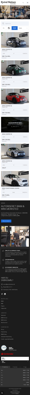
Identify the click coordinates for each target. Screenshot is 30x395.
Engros (2, 306)
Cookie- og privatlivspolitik (7, 339)
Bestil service (4, 323)
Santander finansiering (6, 337)
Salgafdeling (5, 367)
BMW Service (4, 318)
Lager (26, 367)
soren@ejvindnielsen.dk (9, 284)
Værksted (3, 315)
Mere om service (6, 221)
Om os (2, 329)
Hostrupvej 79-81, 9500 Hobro (10, 289)
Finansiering (4, 332)
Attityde (17, 393)
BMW (2, 301)
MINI (2, 304)
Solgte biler (3, 308)
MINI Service (4, 320)
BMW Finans (4, 334)
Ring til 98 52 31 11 (7, 287)
